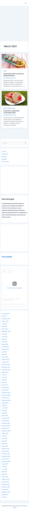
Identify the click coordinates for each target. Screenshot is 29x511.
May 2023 (4, 339)
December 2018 (6, 453)
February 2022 (5, 359)
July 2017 (4, 497)
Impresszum (5, 154)
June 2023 (4, 336)
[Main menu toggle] (25, 3)
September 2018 (6, 461)
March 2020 (5, 415)
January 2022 (5, 362)
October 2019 (5, 428)
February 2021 (5, 387)
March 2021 (5, 385)
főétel (4, 71)
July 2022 (4, 352)
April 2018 (4, 474)
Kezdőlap (4, 159)
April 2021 (4, 382)
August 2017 (5, 494)
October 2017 (5, 489)
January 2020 (5, 420)
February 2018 (5, 479)
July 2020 (4, 405)
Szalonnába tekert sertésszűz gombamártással (13, 74)
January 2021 (5, 390)
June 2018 (4, 469)
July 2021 (4, 374)
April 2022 (4, 354)
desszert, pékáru (7, 108)
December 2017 (6, 484)
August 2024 (5, 321)
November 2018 (6, 456)
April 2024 (4, 326)
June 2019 (4, 438)
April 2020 (4, 413)
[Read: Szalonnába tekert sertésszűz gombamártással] (14, 61)
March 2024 (5, 329)
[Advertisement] (14, 21)
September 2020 (6, 400)
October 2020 (5, 397)
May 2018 (4, 471)
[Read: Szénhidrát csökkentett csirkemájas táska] (14, 98)
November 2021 (6, 367)
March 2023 (5, 344)
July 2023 (4, 334)
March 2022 (5, 357)
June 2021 (4, 377)
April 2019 (4, 443)
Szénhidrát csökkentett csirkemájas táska (11, 111)
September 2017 (6, 492)
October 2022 (5, 349)
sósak (13, 108)
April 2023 (4, 341)
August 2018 (5, 464)
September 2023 (6, 331)
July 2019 (4, 436)
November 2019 (6, 425)
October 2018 (5, 459)
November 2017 (6, 487)
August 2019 (5, 433)
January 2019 (5, 451)
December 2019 (6, 423)
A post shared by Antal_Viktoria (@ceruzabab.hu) (15, 304)
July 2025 (4, 316)
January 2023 (5, 346)
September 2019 (6, 431)
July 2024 (4, 324)
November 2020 (6, 395)
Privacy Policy (5, 161)
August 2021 (5, 372)
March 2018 (5, 476)
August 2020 (5, 403)
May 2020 (4, 410)
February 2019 (5, 448)
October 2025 (5, 313)
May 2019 (4, 441)
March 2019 (5, 446)
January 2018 (5, 482)
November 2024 (6, 318)
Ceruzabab (7, 257)
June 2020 (4, 408)
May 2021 (4, 380)
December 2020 (6, 392)
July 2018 (4, 466)
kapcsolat (4, 156)
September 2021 (6, 369)
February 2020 (5, 418)
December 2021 (6, 364)
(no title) (4, 151)
